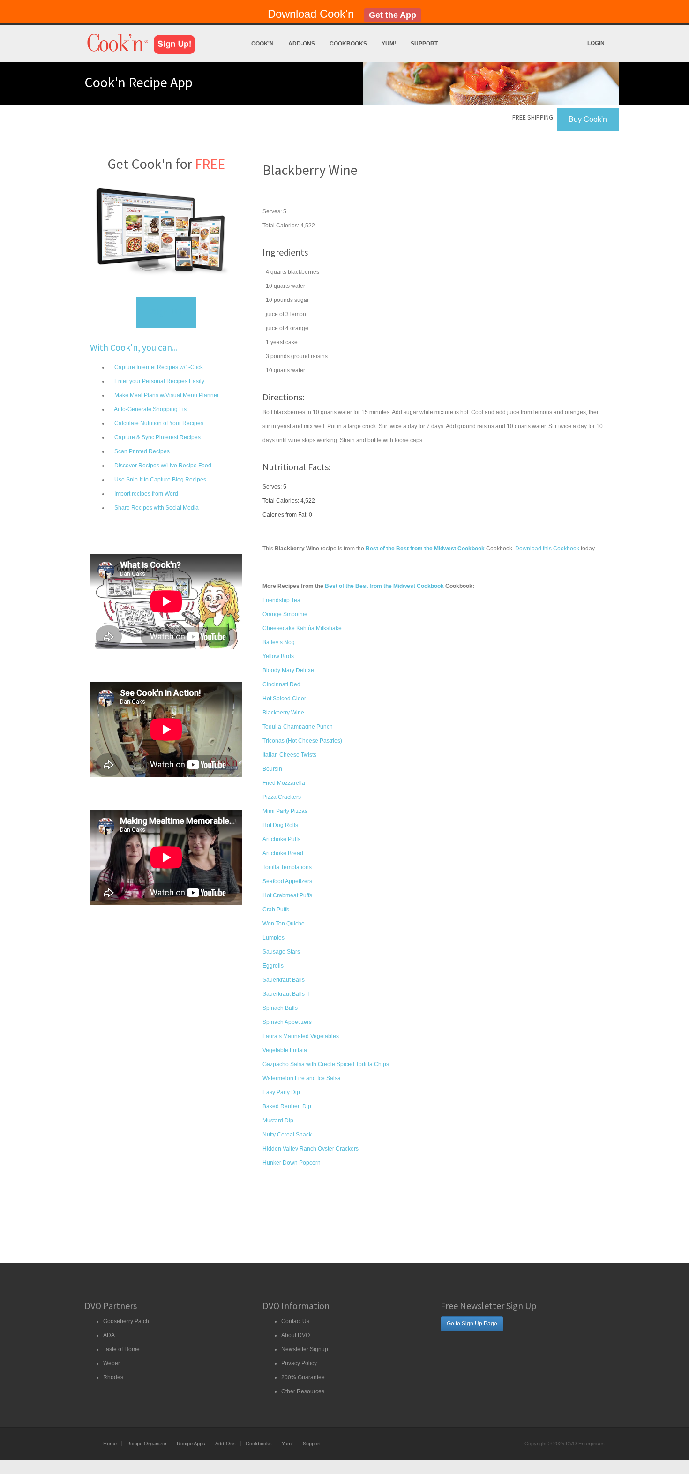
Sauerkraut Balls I (284, 980)
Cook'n (262, 43)
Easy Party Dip (281, 1092)
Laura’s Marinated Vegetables (300, 1036)
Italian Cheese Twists (289, 755)
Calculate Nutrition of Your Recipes (158, 423)
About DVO (295, 1335)
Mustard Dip (277, 1120)
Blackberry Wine (283, 712)
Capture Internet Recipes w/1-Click (158, 367)
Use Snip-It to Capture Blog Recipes (159, 479)
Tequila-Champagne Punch (297, 726)
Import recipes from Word (145, 493)
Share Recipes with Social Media (156, 507)
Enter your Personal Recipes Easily (158, 381)
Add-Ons (301, 43)
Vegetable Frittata (284, 1050)
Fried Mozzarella (283, 783)
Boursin (272, 769)
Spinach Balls (280, 1008)
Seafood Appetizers (287, 881)
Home (110, 1443)
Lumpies (273, 937)
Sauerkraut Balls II (285, 994)
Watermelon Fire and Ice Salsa (301, 1078)
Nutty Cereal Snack (287, 1134)
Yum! (389, 43)
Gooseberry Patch (126, 1321)
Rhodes (113, 1377)
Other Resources (302, 1391)
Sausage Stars (281, 951)
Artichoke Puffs (281, 839)
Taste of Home (121, 1349)
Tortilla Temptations (287, 867)
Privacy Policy (299, 1363)
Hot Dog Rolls (280, 825)
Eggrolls (273, 966)
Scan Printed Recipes (141, 451)
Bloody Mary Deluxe (288, 670)
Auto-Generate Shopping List (150, 409)
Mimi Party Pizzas (284, 811)
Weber (111, 1363)
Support (424, 43)
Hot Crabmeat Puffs (287, 895)
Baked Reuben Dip (286, 1106)
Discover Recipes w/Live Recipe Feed (162, 465)
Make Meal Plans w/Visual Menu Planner (166, 395)
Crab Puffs (275, 909)
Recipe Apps (191, 1443)
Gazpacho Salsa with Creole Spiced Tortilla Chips (325, 1064)
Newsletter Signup (304, 1349)
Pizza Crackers (281, 797)
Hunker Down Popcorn (291, 1162)
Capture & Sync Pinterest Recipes (157, 437)
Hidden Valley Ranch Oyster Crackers (310, 1148)
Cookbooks (348, 43)
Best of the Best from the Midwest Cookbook (384, 586)
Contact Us (295, 1321)
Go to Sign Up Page (472, 1323)
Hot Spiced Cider (284, 698)
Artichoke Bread (282, 853)
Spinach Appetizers (287, 1022)
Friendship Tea (281, 600)
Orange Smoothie (284, 614)
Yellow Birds (278, 656)
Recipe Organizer (147, 1443)
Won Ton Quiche (283, 923)
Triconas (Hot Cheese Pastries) (302, 740)
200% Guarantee (303, 1377)
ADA (109, 1335)
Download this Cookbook (547, 548)
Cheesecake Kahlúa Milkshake (302, 628)
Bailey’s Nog (278, 642)
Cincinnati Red (281, 684)
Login (596, 43)
